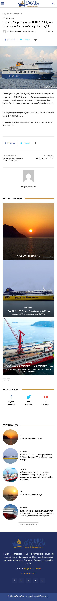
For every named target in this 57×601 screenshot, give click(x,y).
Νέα (11, 13)
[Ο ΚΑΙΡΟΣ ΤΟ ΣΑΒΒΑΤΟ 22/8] (10, 493)
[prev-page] (4, 380)
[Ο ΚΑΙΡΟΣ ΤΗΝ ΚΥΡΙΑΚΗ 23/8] (28, 231)
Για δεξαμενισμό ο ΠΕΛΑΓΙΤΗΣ (44, 159)
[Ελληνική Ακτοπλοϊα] (5, 31)
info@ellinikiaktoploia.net (32, 569)
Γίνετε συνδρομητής (45, 395)
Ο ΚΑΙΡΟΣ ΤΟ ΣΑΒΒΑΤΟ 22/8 (31, 494)
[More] (35, 39)
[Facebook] (14, 580)
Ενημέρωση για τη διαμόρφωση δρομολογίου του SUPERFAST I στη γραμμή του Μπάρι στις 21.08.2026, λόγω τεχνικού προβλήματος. (37, 513)
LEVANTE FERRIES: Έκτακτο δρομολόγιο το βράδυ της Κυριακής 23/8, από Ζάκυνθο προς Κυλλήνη (28, 312)
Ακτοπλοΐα (18, 13)
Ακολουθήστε (28, 395)
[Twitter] (35, 580)
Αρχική (5, 13)
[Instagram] (21, 580)
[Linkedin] (28, 580)
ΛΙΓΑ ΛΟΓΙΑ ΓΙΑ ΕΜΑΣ (28, 573)
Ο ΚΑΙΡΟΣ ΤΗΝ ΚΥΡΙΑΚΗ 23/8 (28, 256)
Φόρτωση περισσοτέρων (27, 524)
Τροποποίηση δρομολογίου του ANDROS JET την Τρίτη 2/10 (13, 160)
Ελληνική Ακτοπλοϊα (15, 31)
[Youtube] (42, 580)
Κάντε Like (11, 395)
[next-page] (8, 380)
